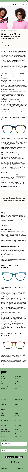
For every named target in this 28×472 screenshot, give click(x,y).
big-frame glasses (13, 186)
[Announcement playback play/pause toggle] (27, 1)
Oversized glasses (11, 259)
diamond (3, 158)
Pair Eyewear (15, 360)
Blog (2, 30)
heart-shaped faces (20, 176)
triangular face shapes (6, 98)
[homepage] (14, 4)
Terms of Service (18, 466)
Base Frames (12, 293)
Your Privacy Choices (19, 468)
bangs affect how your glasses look (10, 147)
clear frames (22, 319)
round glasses (4, 99)
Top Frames (23, 301)
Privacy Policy (4, 468)
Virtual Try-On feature (8, 292)
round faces (3, 94)
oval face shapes (10, 158)
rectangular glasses (5, 163)
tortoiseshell (13, 319)
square (18, 96)
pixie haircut (7, 174)
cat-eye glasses (10, 168)
